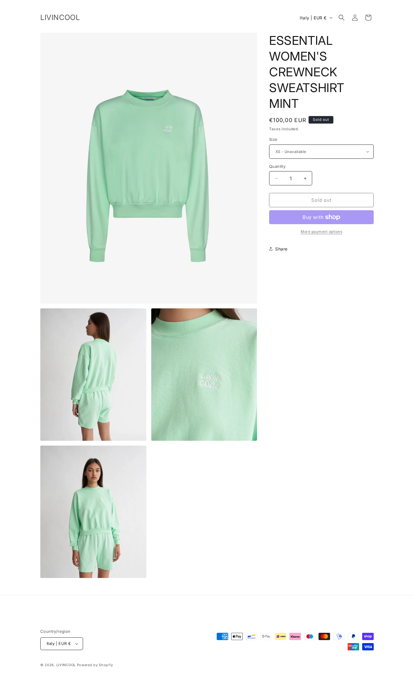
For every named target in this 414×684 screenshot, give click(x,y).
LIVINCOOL (66, 665)
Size (273, 139)
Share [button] (281, 248)
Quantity (277, 166)
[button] (341, 17)
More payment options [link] (321, 231)
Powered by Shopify (95, 665)
